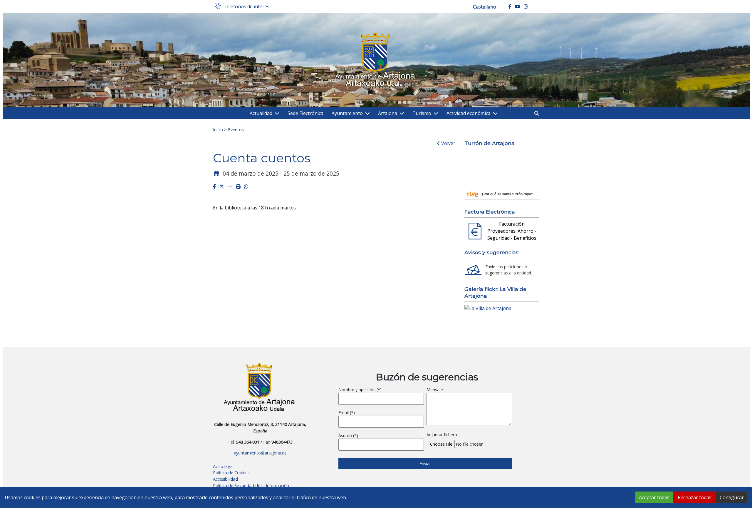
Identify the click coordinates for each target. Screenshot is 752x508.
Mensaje (435, 389)
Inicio (218, 129)
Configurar (732, 497)
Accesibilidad (225, 479)
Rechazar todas (694, 497)
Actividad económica (468, 113)
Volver (447, 143)
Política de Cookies (231, 472)
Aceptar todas (654, 497)
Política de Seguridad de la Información (251, 485)
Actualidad (261, 113)
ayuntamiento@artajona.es (260, 453)
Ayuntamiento (347, 113)
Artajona (387, 113)
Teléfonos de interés (246, 7)
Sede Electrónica (305, 113)
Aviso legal (223, 466)
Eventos (236, 129)
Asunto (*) (348, 435)
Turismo (421, 113)
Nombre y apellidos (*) (360, 389)
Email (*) (346, 412)
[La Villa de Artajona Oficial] (487, 307)
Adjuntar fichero (442, 434)
